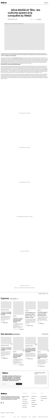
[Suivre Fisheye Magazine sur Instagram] (3, 402)
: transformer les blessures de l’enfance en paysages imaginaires (30, 349)
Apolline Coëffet (5, 322)
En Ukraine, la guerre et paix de (42, 314)
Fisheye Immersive (34, 396)
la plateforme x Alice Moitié (10, 55)
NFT (16, 19)
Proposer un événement (44, 398)
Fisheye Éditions (33, 400)
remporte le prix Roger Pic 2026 (6, 313)
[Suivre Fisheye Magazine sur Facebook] (1, 402)
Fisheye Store (33, 402)
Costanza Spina (39, 19)
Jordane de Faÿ (22, 329)
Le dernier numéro (24, 399)
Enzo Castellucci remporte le (30, 315)
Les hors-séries (24, 405)
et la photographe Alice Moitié (17, 57)
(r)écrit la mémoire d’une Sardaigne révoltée (18, 320)
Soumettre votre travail (44, 396)
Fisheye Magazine (42, 366)
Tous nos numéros (24, 401)
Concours (42, 400)
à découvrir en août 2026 (43, 356)
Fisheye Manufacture (34, 404)
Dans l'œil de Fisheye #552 (39, 372)
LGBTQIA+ (13, 19)
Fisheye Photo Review (25, 403)
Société (9, 19)
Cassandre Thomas (30, 325)
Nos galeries (33, 398)
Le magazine (33, 406)
